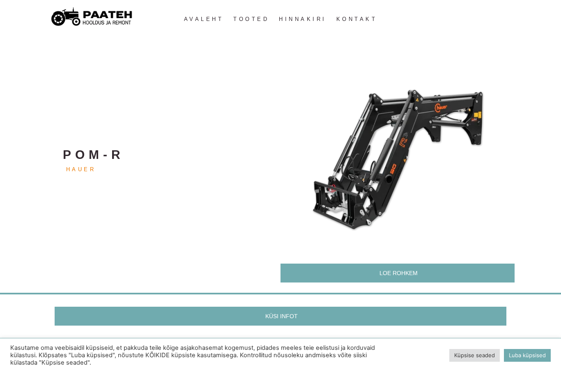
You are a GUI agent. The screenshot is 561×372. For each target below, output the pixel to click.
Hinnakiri (302, 19)
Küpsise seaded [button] (474, 355)
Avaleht (204, 19)
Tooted (251, 19)
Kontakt (356, 19)
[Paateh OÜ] (92, 17)
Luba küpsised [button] (527, 355)
